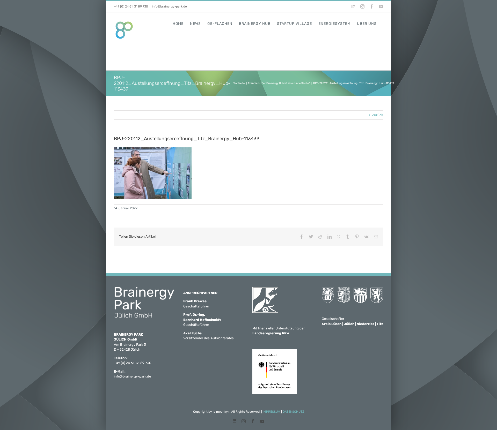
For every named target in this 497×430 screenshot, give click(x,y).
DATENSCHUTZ (293, 411)
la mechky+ (221, 411)
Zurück (377, 115)
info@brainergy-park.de (169, 6)
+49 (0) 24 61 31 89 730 (131, 6)
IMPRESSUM (271, 411)
